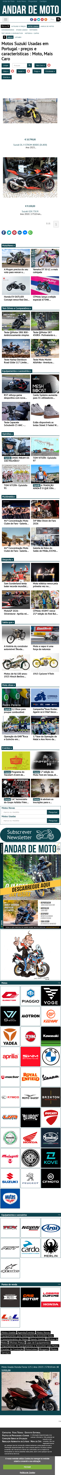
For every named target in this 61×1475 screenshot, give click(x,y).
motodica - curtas (32, 33)
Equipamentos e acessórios (16, 370)
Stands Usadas (37, 1339)
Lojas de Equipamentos (38, 1342)
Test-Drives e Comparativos (16, 308)
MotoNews (7, 245)
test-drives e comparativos (12, 33)
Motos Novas (43, 1332)
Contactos (6, 1432)
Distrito (6, 77)
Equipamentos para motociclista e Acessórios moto (27, 1335)
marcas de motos (47, 26)
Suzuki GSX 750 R (30, 211)
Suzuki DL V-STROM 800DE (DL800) (30, 144)
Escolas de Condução (12, 1349)
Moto (5, 71)
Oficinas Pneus (16, 1342)
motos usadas (33, 26)
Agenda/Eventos (26, 1332)
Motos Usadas (8, 1332)
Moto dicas (7, 685)
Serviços (5, 1352)
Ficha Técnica (17, 1432)
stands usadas (21, 29)
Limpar (5, 65)
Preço (36, 71)
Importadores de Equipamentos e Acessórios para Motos (29, 1345)
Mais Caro (40, 65)
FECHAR (27, 1467)
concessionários (7, 29)
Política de (27, 1472)
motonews (33, 29)
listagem (18, 37)
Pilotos (53, 1349)
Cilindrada (49, 71)
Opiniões (6, 433)
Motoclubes (31, 1349)
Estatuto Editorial (32, 1432)
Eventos (6, 747)
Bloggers (43, 1349)
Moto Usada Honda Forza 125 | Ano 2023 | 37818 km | (30, 1368)
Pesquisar (53, 812)
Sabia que (7, 622)
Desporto (6, 559)
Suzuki (20, 71)
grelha (10, 37)
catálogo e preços (18, 26)
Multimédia (8, 496)
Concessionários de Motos (14, 1339)
